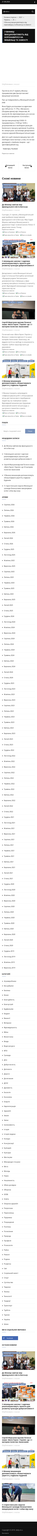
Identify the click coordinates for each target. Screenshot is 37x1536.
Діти (5, 241)
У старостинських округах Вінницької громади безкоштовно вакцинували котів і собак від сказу (18, 488)
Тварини (7, 1287)
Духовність (13, 241)
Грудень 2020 (9, 884)
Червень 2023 (9, 717)
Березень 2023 (9, 733)
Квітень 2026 (9, 527)
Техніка (6, 1291)
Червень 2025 (9, 583)
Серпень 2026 (9, 505)
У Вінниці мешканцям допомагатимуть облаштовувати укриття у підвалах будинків (16, 383)
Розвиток (7, 1264)
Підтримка (7, 244)
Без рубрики (9, 986)
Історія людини (9, 1134)
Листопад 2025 (9, 555)
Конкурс (7, 1139)
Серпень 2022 (9, 772)
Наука (6, 1176)
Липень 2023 (9, 711)
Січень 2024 (8, 677)
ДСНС (6, 1083)
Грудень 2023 (9, 683)
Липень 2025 (9, 577)
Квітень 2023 (9, 728)
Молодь (7, 1171)
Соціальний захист (11, 1273)
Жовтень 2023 (9, 694)
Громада (7, 1055)
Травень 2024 (9, 655)
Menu (7, 12)
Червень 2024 (9, 650)
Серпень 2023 (9, 705)
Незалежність (9, 1180)
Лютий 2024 (8, 672)
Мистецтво (8, 1157)
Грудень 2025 (9, 549)
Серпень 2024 (9, 638)
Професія (7, 1240)
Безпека (6, 361)
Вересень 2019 (9, 968)
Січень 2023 (8, 745)
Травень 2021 (9, 856)
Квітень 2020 (9, 929)
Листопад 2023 (9, 689)
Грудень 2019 (9, 951)
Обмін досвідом (10, 1185)
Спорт (6, 1278)
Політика (7, 1227)
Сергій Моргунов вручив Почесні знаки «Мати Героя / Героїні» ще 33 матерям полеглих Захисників (17, 324)
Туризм (7, 1315)
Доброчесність (9, 1064)
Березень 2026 (9, 532)
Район (6, 1250)
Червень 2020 (9, 917)
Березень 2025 (9, 599)
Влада (6, 1041)
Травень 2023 (9, 722)
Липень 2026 (9, 510)
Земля (6, 1115)
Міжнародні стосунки (11, 184)
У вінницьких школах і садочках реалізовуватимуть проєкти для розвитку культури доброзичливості (18, 263)
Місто (23, 184)
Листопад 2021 (9, 823)
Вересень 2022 (9, 767)
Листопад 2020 (9, 890)
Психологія (8, 1245)
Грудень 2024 (9, 616)
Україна (7, 1319)
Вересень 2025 (9, 566)
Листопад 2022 (9, 756)
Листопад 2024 (9, 622)
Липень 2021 (9, 845)
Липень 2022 (9, 778)
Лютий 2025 (8, 605)
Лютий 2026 (8, 538)
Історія (6, 1129)
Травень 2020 (9, 923)
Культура (7, 1152)
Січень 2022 (8, 811)
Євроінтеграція (10, 1106)
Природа (7, 1236)
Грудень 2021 (9, 817)
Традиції (7, 1301)
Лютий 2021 (8, 873)
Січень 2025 (8, 611)
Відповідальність (10, 1027)
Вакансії (7, 1018)
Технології (8, 1296)
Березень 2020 (9, 934)
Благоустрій (8, 1004)
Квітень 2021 (9, 862)
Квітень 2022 (9, 795)
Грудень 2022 (9, 750)
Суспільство (8, 1282)
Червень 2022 (9, 784)
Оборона (7, 1190)
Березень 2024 (9, 666)
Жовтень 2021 (9, 828)
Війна (5, 302)
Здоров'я (7, 1111)
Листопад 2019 (9, 957)
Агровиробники (10, 981)
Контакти (5, 1533)
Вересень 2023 (9, 700)
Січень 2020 (8, 945)
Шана (19, 302)
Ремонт (7, 1254)
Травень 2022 (9, 789)
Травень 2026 (9, 521)
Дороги (7, 1074)
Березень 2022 (9, 800)
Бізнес (6, 995)
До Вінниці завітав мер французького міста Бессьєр (15, 206)
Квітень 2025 (9, 594)
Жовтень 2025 (9, 560)
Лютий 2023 (8, 739)
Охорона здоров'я (11, 1203)
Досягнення (8, 1078)
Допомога (22, 361)
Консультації (9, 1143)
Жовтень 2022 (9, 761)
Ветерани (7, 1023)
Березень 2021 (9, 867)
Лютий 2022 (8, 806)
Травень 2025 (9, 588)
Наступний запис (27, 166)
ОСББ (6, 1194)
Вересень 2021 (9, 834)
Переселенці (9, 1213)
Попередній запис (10, 166)
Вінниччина (8, 1037)
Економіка (8, 1097)
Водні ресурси (9, 1046)
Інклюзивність (9, 1125)
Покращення (8, 187)
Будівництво (8, 1009)
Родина (7, 1259)
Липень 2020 (9, 912)
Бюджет (7, 1013)
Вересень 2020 (9, 901)
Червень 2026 (9, 516)
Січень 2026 (8, 544)
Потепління (8, 1231)
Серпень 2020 (9, 906)
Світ (5, 1268)
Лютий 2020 (8, 940)
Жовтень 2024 (9, 627)
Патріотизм (8, 1208)
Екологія (7, 1092)
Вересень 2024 (9, 633)
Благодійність (9, 1000)
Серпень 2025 (9, 572)
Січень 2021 (8, 878)
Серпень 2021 (9, 839)
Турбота (7, 1310)
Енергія (7, 1101)
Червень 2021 (9, 851)
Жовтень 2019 (9, 962)
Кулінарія (7, 1148)
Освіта (6, 1199)
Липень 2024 (9, 644)
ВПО (5, 1050)
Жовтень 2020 (9, 895)
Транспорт (8, 1305)
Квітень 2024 (9, 661)
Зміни (6, 1120)
